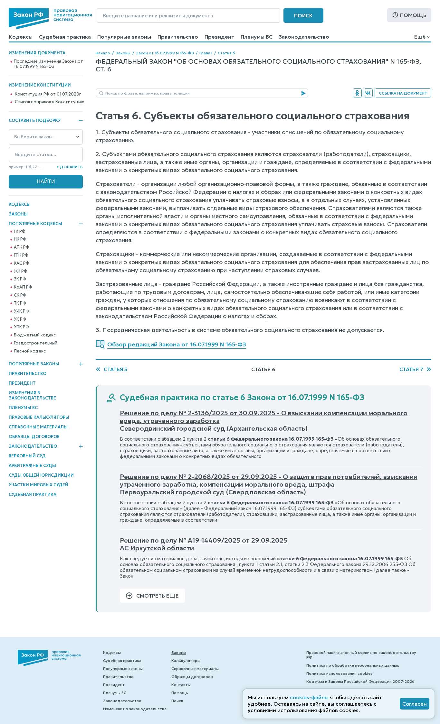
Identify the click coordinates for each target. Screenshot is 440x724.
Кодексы (21, 36)
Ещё (420, 36)
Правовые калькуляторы (39, 417)
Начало (103, 52)
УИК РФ (21, 311)
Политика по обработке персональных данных (352, 665)
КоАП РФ (23, 287)
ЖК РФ (20, 271)
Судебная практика (65, 36)
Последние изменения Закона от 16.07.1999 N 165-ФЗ (48, 64)
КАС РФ (21, 263)
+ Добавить (69, 166)
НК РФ (20, 239)
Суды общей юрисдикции (41, 475)
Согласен (414, 704)
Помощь (413, 15)
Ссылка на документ (403, 93)
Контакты (181, 684)
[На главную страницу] (50, 18)
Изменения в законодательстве (32, 395)
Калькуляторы (185, 660)
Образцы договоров (34, 436)
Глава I (205, 52)
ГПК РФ (21, 255)
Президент (219, 36)
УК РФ (20, 319)
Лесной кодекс (29, 351)
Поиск (303, 15)
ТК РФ (20, 303)
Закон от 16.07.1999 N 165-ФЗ (165, 52)
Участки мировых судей (38, 485)
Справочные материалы (38, 427)
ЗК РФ (20, 279)
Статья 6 (226, 52)
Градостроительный (35, 343)
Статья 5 (115, 369)
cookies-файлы (309, 697)
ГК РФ (19, 231)
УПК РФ (21, 327)
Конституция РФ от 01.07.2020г (48, 94)
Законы (18, 214)
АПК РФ (21, 247)
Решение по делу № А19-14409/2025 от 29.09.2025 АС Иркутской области (203, 544)
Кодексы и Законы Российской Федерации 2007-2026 (360, 681)
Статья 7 (411, 369)
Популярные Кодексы (35, 223)
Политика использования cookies (339, 673)
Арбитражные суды (32, 465)
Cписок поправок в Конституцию (49, 102)
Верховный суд (27, 456)
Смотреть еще (157, 595)
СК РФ (20, 295)
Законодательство (304, 36)
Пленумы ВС (257, 36)
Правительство (178, 36)
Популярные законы (124, 36)
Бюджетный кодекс (35, 335)
